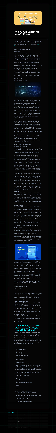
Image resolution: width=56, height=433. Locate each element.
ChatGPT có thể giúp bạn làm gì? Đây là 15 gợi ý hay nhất (20, 427)
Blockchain (25, 98)
